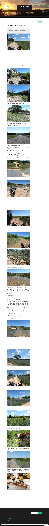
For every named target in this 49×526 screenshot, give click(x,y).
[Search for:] (37, 21)
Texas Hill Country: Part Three (17, 25)
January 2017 (8, 520)
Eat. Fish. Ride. (24, 6)
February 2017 (9, 518)
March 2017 (8, 516)
